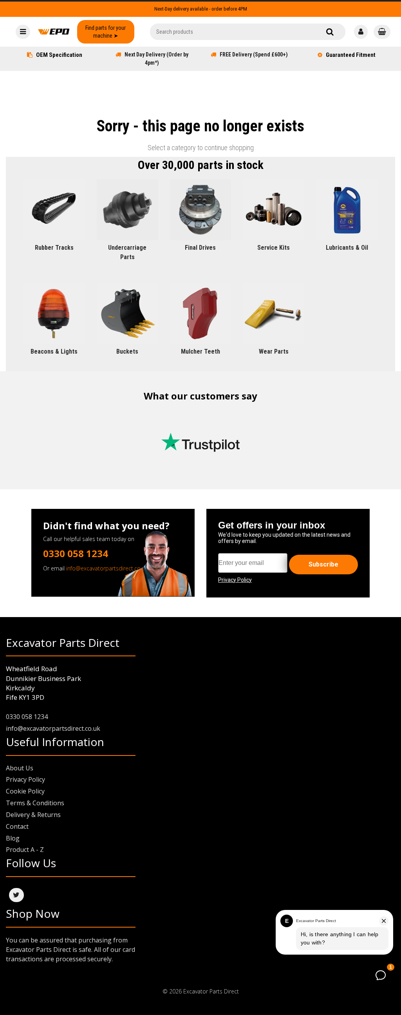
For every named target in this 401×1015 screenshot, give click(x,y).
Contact (17, 826)
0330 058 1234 (75, 553)
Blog (13, 838)
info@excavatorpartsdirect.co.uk (107, 568)
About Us (19, 768)
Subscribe (323, 564)
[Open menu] (23, 32)
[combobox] (247, 32)
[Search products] (330, 32)
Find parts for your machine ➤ (105, 32)
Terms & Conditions (35, 803)
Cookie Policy (25, 791)
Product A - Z (25, 849)
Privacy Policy (25, 779)
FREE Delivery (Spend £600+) (254, 54)
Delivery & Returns (33, 814)
